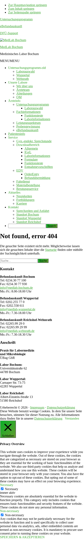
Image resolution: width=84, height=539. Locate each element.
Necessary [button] (6, 485)
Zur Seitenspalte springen (24, 12)
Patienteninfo (16, 134)
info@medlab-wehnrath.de (17, 331)
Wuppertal (23, 75)
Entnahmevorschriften (38, 167)
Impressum (37, 407)
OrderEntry (31, 174)
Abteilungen (24, 93)
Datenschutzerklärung (61, 407)
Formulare (31, 159)
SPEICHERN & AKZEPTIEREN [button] (22, 537)
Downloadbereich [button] (27, 145)
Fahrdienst (23, 181)
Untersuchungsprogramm (16, 19)
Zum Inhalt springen (21, 8)
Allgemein (31, 148)
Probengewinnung (28, 126)
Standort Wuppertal (28, 218)
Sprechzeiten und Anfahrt (32, 211)
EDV (19, 170)
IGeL (27, 152)
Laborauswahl (25, 71)
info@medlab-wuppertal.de (17, 309)
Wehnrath (22, 78)
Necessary (11, 489)
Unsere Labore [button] (17, 82)
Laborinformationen (37, 119)
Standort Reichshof (28, 222)
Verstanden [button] (72, 418)
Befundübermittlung (37, 178)
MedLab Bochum (11, 47)
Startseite (51, 249)
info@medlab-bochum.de (16, 287)
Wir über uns (24, 86)
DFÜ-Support (9, 33)
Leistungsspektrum (28, 123)
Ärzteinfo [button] (14, 101)
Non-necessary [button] (9, 511)
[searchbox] (27, 226)
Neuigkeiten (24, 196)
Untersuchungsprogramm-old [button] (27, 67)
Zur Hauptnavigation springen (27, 5)
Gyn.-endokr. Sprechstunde (34, 141)
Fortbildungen (25, 200)
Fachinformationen (28, 112)
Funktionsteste (33, 115)
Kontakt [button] (13, 207)
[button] (10, 61)
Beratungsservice (27, 189)
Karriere (21, 203)
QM (19, 97)
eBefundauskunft (11, 26)
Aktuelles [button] (14, 192)
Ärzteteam (23, 89)
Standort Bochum (27, 214)
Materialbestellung (28, 185)
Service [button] (13, 137)
